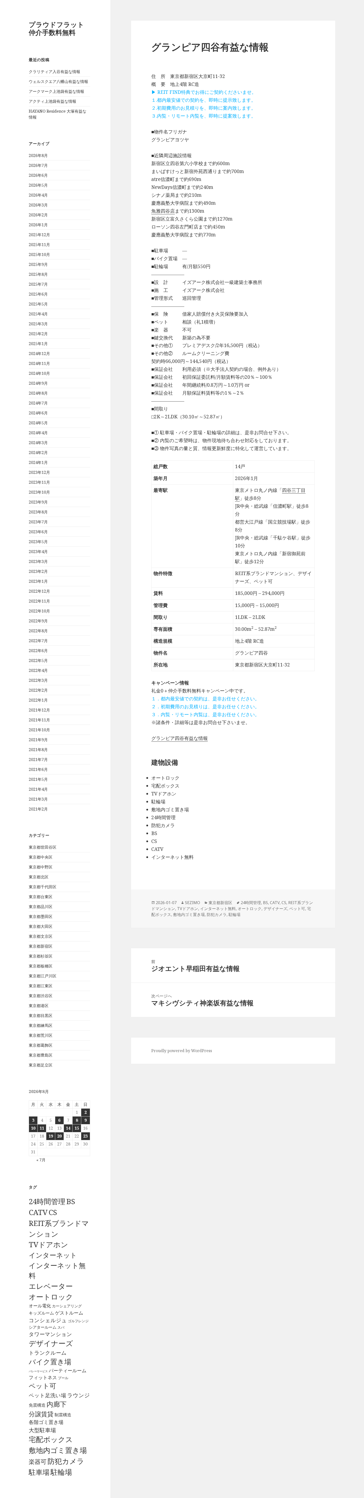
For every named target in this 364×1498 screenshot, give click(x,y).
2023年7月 (38, 522)
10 (33, 1128)
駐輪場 (61, 1472)
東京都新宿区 (40, 946)
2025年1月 (38, 343)
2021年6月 (38, 769)
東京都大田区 (40, 926)
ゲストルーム (69, 1313)
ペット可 (42, 1385)
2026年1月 (38, 225)
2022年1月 (38, 700)
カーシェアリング (67, 1305)
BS (70, 1201)
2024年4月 (38, 432)
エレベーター (51, 1286)
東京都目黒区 (40, 1015)
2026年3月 (38, 205)
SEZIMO (192, 902)
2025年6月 (38, 294)
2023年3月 (38, 561)
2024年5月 (38, 423)
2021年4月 (38, 789)
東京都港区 (39, 1005)
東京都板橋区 (40, 966)
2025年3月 (38, 324)
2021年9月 (38, 739)
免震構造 (37, 1405)
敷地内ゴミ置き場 (58, 1450)
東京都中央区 (40, 857)
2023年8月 (38, 512)
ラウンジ (78, 1395)
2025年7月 (38, 284)
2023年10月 (39, 492)
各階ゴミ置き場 (46, 1422)
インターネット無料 (218, 908)
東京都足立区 (40, 1065)
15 (77, 1128)
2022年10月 (39, 611)
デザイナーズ (51, 1343)
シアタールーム (42, 1327)
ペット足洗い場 (47, 1395)
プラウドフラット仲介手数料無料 (56, 28)
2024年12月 (39, 353)
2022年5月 (38, 660)
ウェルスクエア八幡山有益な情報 (58, 81)
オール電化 (40, 1306)
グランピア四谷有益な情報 (179, 738)
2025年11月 (39, 244)
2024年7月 (38, 403)
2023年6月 (38, 531)
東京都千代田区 (42, 886)
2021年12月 (39, 710)
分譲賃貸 (41, 1414)
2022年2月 (38, 690)
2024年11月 (39, 363)
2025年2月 (38, 333)
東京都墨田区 (40, 916)
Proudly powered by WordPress (181, 1050)
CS (53, 1212)
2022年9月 (38, 621)
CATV (38, 1212)
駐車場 (39, 1472)
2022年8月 (38, 631)
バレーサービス (38, 1371)
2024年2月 (38, 452)
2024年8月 (38, 393)
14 (68, 1128)
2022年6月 (38, 650)
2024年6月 (38, 413)
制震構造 (62, 1415)
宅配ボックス (51, 1439)
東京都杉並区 (40, 956)
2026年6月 (38, 175)
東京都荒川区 (40, 1035)
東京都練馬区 (40, 1025)
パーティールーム (67, 1370)
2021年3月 (38, 799)
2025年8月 (38, 274)
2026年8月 (38, 155)
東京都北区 (39, 877)
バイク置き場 (50, 1361)
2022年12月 (39, 591)
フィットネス (43, 1377)
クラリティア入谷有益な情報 (54, 71)
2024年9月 (38, 383)
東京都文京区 (40, 936)
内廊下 (57, 1404)
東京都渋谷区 (40, 995)
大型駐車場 (42, 1430)
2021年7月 (38, 759)
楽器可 (38, 1461)
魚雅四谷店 (163, 211)
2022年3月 (38, 680)
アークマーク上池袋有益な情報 (56, 91)
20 (59, 1136)
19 (51, 1136)
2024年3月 (38, 442)
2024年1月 (38, 462)
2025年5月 (38, 304)
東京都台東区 (40, 896)
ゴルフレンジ (78, 1321)
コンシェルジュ (48, 1320)
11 (42, 1128)
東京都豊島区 (40, 1055)
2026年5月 (38, 185)
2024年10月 (39, 373)
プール (63, 1377)
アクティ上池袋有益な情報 (52, 101)
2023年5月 (38, 541)
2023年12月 (39, 472)
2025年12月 (39, 234)
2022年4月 (38, 670)
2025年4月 (38, 314)
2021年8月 (38, 749)
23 (85, 1136)
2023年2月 (38, 571)
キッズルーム (41, 1313)
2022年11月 (39, 601)
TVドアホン (48, 1244)
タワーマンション (50, 1334)
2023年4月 (38, 551)
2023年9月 (38, 502)
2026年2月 (38, 215)
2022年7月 (38, 640)
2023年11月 (39, 482)
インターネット (53, 1255)
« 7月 (41, 1160)
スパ (60, 1327)
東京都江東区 (40, 986)
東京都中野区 (40, 867)
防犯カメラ (66, 1461)
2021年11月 (39, 720)
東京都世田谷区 (42, 847)
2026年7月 (38, 165)
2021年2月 (38, 809)
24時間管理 (47, 1201)
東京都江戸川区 (42, 976)
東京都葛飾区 (40, 1045)
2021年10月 (39, 730)
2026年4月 (38, 195)
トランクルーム (48, 1352)
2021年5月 (38, 779)
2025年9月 (38, 264)
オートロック (51, 1297)
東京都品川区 (40, 906)
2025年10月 (39, 254)
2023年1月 (38, 581)
